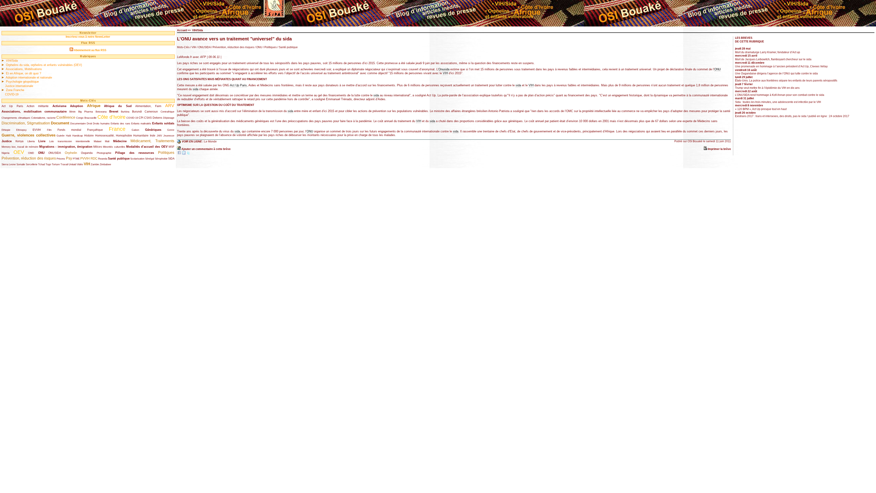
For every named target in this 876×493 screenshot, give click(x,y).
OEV (18, 152)
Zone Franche (15, 90)
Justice (7, 141)
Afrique (93, 106)
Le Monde (210, 141)
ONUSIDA (54, 153)
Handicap (77, 135)
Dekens (157, 117)
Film (49, 129)
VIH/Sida (12, 60)
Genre (170, 129)
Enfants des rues (120, 123)
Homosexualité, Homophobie (113, 135)
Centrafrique (167, 111)
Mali (107, 141)
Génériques (153, 129)
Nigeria (5, 153)
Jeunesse (168, 135)
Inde (152, 135)
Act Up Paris (12, 106)
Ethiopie (6, 129)
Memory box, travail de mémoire (20, 146)
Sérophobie (161, 158)
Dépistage (168, 117)
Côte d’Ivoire (111, 117)
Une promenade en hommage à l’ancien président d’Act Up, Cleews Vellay (781, 66)
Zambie (95, 164)
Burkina (125, 111)
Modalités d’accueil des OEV (147, 146)
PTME (76, 158)
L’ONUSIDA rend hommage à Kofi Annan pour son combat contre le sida (779, 95)
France (117, 129)
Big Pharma (85, 111)
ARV (169, 105)
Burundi (137, 111)
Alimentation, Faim (148, 106)
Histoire (89, 135)
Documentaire (78, 123)
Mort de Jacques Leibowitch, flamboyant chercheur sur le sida (773, 59)
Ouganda (87, 153)
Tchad (41, 164)
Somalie (20, 164)
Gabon (135, 129)
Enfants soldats (163, 123)
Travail (64, 164)
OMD (31, 153)
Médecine (120, 141)
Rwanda (102, 158)
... (279, 22)
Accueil (182, 30)
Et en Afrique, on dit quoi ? (23, 73)
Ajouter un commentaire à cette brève (206, 149)
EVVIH (37, 129)
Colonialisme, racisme (43, 117)
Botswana (101, 111)
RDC (94, 158)
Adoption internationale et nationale (29, 77)
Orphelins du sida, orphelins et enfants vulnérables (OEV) (44, 65)
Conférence (65, 117)
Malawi (97, 141)
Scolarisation (137, 158)
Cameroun (151, 111)
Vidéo (80, 164)
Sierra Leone (9, 164)
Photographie (104, 153)
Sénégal (149, 158)
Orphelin (71, 153)
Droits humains (101, 123)
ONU (41, 153)
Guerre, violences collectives (28, 135)
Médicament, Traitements (152, 141)
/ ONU (258, 47)
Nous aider (266, 22)
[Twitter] (188, 153)
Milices (97, 146)
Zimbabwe (105, 164)
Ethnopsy (21, 129)
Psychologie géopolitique (22, 81)
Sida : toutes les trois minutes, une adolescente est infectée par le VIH (778, 102)
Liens (237, 22)
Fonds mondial (69, 129)
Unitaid (72, 164)
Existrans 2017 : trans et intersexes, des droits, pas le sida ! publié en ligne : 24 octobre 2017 (792, 116)
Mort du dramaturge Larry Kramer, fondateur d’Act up (767, 52)
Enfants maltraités (141, 123)
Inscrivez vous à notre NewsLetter (88, 36)
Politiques (166, 153)
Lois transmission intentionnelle (69, 141)
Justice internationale (19, 86)
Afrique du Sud (118, 106)
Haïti (68, 135)
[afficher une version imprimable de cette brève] (705, 149)
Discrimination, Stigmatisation (26, 123)
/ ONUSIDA (203, 47)
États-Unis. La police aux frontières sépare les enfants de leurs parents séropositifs (786, 80)
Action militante (38, 106)
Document (60, 123)
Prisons (61, 158)
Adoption (76, 106)
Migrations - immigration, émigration (65, 146)
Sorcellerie (31, 164)
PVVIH (85, 158)
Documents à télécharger (212, 22)
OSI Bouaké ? (180, 22)
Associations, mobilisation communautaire (34, 111)
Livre (41, 141)
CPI (141, 117)
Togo (48, 164)
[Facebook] (179, 153)
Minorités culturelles (114, 146)
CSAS (148, 117)
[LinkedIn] (184, 153)
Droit (89, 123)
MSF (171, 146)
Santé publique (118, 158)
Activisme (59, 106)
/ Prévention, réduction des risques (232, 47)
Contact (250, 22)
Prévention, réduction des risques (29, 158)
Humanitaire (141, 135)
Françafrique (95, 129)
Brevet (113, 111)
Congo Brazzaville (86, 117)
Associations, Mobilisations (24, 69)
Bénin (72, 111)
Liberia (31, 141)
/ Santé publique (287, 47)
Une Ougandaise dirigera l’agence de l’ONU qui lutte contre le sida (776, 73)
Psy (69, 158)
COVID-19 (11, 94)
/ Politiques (269, 47)
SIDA (171, 158)
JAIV (159, 135)
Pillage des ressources (134, 153)
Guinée (61, 135)
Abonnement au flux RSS (90, 50)
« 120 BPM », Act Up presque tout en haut (761, 109)
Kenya (19, 141)
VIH (87, 164)
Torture (56, 164)
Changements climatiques (16, 117)
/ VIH (193, 47)
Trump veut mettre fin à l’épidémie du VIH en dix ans (767, 87)
